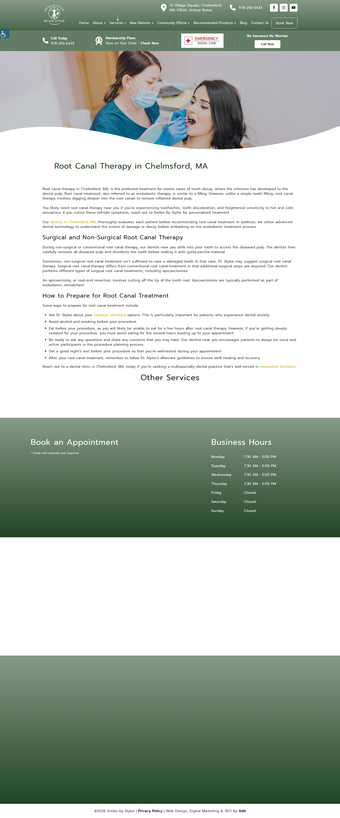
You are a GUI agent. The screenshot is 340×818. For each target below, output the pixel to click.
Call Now (267, 44)
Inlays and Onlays (206, 726)
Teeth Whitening (230, 745)
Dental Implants (179, 716)
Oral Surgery (177, 734)
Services (116, 22)
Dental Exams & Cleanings (205, 751)
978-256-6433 (250, 7)
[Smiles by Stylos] (54, 15)
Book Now (284, 23)
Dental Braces (178, 710)
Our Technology (140, 716)
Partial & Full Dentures (233, 734)
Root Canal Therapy (232, 739)
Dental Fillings (229, 710)
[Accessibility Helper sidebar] (4, 33)
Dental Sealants (205, 716)
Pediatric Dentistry (181, 739)
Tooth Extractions (180, 750)
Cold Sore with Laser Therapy (182, 759)
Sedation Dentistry (232, 750)
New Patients (140, 22)
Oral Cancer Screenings (228, 728)
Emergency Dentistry (182, 721)
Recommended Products (213, 22)
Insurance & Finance (142, 721)
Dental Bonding (230, 705)
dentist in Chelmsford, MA (73, 222)
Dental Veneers (230, 716)
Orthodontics (204, 734)
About (98, 22)
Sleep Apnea (178, 745)
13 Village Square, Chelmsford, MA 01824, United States (196, 7)
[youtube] (294, 8)
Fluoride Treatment (232, 721)
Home (84, 22)
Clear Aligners (178, 705)
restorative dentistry (278, 366)
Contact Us (260, 22)
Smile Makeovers (205, 745)
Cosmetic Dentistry (207, 705)
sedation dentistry (110, 315)
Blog (243, 22)
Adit (242, 811)
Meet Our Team (140, 710)
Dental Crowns (204, 710)
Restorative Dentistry (208, 739)
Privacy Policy (150, 811)
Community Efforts (172, 22)
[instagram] (284, 8)
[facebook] (274, 8)
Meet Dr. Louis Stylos (143, 705)
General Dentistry (180, 726)
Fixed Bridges (204, 721)
